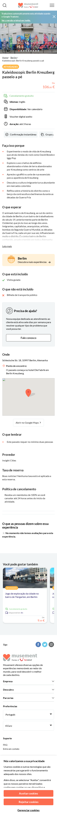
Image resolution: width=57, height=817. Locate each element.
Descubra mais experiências (32, 261)
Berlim (13, 57)
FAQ (5, 744)
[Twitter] (44, 644)
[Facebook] (38, 644)
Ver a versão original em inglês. (16, 20)
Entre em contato (11, 749)
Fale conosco (28, 337)
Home (5, 57)
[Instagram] (51, 644)
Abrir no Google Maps (27, 422)
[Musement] (28, 5)
